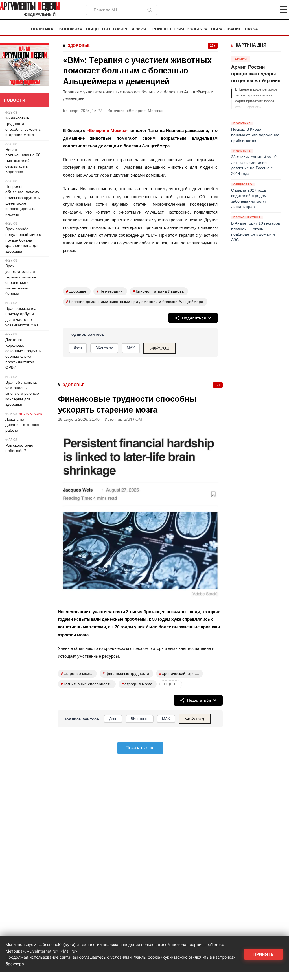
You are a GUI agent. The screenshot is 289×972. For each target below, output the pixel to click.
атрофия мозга (137, 684)
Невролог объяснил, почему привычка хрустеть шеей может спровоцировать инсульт (22, 200)
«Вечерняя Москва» (107, 130)
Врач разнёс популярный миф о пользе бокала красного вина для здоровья (23, 240)
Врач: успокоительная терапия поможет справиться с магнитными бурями (21, 280)
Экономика (70, 29)
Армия (139, 29)
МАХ (131, 348)
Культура (197, 29)
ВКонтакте (104, 348)
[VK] (268, 10)
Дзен (78, 348)
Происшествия (167, 29)
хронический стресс (179, 674)
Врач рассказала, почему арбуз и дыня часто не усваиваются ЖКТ (22, 316)
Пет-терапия (110, 291)
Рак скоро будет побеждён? (20, 448)
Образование (226, 29)
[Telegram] (254, 10)
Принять (263, 954)
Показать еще (140, 747)
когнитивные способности (86, 684)
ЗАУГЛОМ (133, 419)
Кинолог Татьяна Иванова (158, 291)
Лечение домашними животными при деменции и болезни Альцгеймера (134, 302)
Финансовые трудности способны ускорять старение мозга (23, 126)
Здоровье (79, 45)
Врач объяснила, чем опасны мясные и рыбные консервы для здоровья (22, 393)
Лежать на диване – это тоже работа (22, 425)
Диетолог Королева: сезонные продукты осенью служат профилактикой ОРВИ (23, 353)
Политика (42, 29)
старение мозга (77, 674)
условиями (121, 957)
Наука (251, 29)
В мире (120, 29)
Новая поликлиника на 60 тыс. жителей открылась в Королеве (22, 160)
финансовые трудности (126, 674)
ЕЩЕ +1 (171, 684)
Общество (98, 29)
